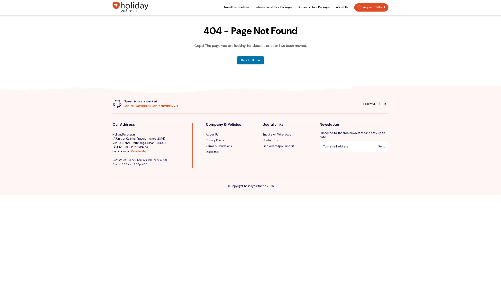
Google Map (139, 151)
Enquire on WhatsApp (277, 134)
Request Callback (374, 7)
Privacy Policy (215, 140)
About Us (342, 7)
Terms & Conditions (219, 146)
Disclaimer (212, 152)
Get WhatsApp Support (279, 146)
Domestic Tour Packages (314, 7)
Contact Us (270, 140)
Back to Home (250, 60)
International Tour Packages (274, 7)
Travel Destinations (236, 7)
